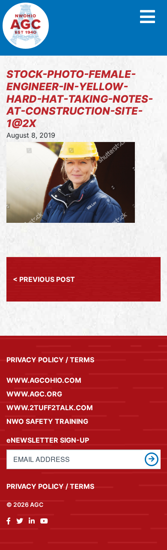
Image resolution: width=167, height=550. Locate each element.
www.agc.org (34, 394)
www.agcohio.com (43, 380)
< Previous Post (44, 279)
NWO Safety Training (47, 421)
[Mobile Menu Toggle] (147, 17)
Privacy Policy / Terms (50, 359)
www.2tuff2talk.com (49, 407)
